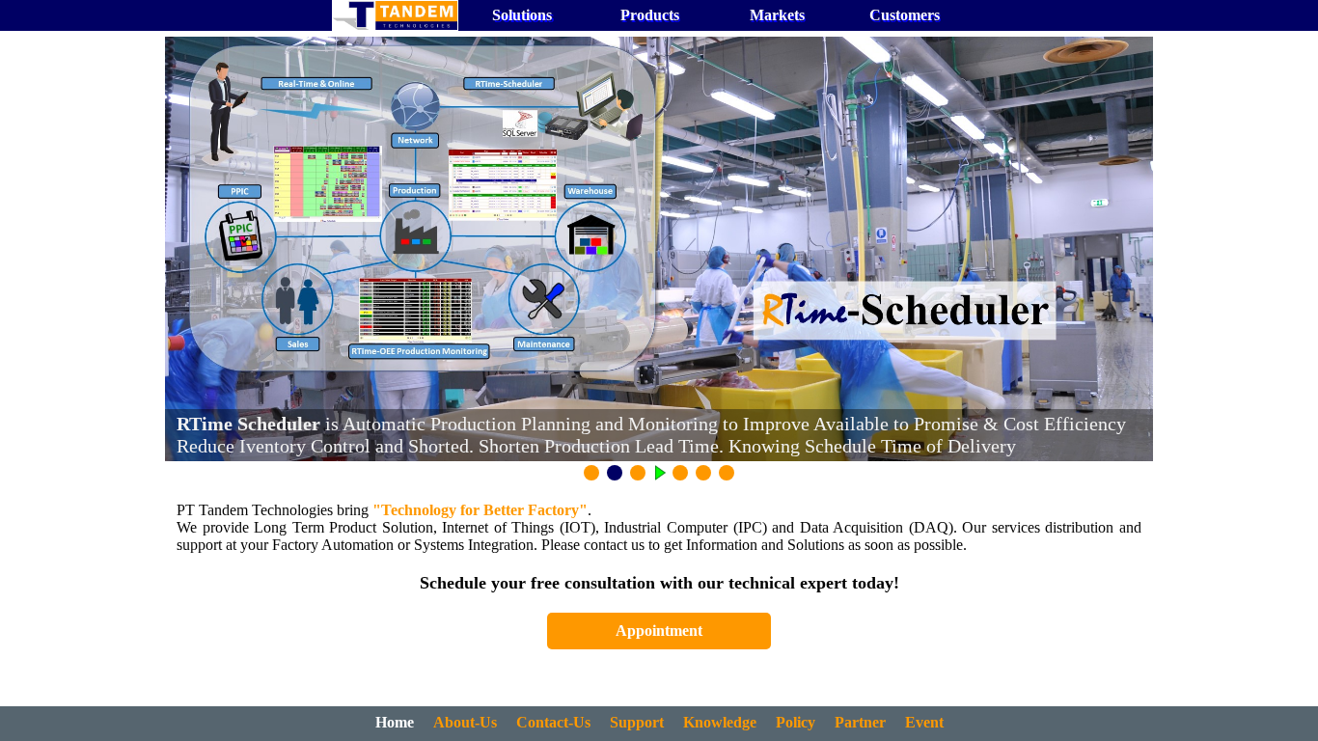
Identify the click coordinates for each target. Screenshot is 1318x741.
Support (637, 722)
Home (394, 722)
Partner (860, 722)
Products (649, 15)
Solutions (522, 15)
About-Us (465, 722)
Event (924, 722)
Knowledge (719, 722)
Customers (904, 15)
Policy (795, 722)
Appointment (659, 630)
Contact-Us (553, 722)
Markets (777, 15)
